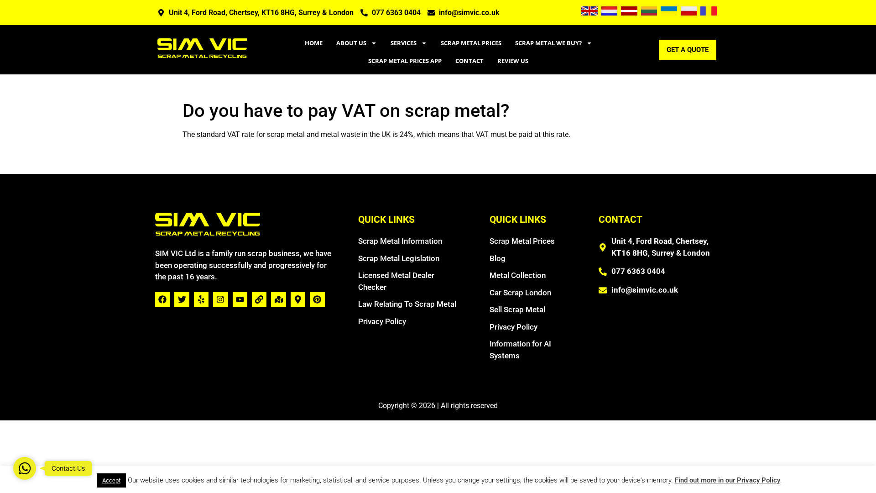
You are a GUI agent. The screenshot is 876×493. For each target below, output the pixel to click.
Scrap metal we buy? (548, 43)
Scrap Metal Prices (471, 43)
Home (314, 43)
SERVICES (404, 43)
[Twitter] (181, 299)
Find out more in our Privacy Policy (727, 480)
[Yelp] (201, 299)
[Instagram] (220, 299)
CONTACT (469, 61)
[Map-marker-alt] (298, 299)
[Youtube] (240, 299)
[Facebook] (162, 299)
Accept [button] (111, 480)
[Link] (259, 299)
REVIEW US (512, 61)
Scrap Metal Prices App (405, 61)
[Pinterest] (317, 299)
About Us (351, 43)
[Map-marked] (278, 299)
